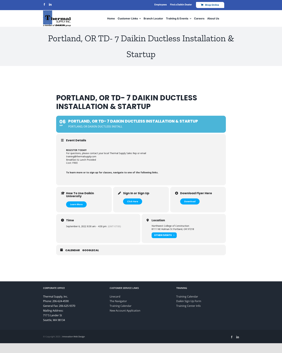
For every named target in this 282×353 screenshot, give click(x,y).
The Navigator (118, 301)
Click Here (132, 201)
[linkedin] (50, 4)
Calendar (72, 250)
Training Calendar (121, 306)
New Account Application (125, 310)
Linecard (115, 296)
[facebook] (44, 4)
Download (190, 201)
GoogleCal (90, 250)
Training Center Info (188, 306)
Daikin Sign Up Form (188, 301)
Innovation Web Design (73, 336)
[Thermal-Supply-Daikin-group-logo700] (57, 12)
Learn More (76, 204)
